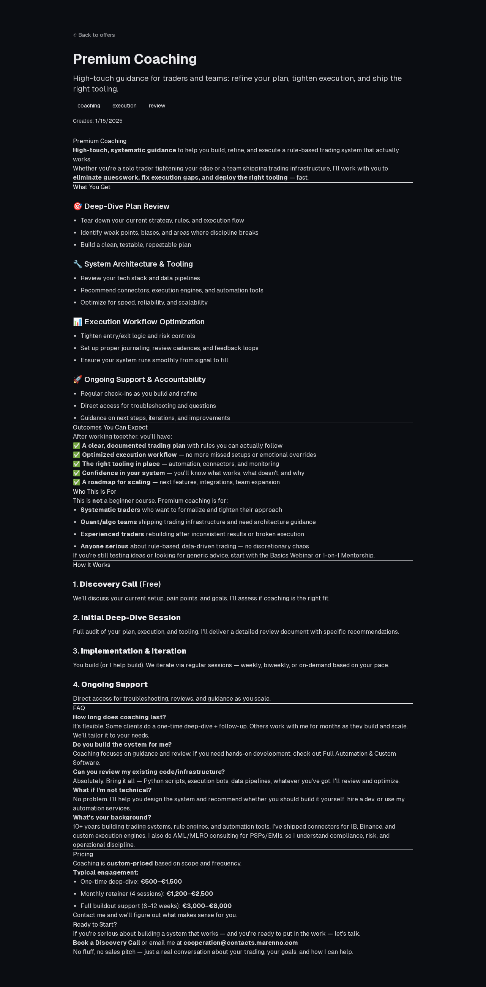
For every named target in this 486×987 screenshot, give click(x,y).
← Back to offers (94, 35)
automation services (101, 808)
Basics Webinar (292, 555)
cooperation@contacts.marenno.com (240, 942)
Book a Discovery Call (106, 942)
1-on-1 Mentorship (348, 555)
